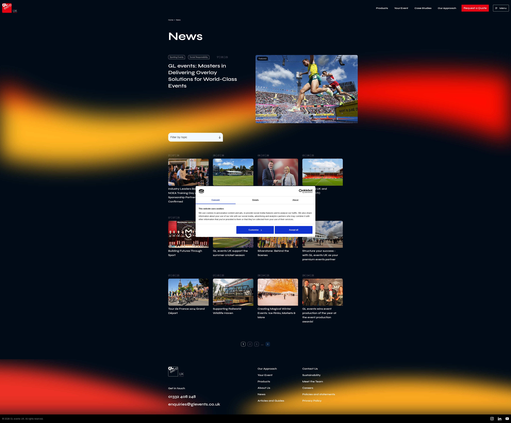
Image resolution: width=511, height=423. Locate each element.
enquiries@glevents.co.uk (194, 404)
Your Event (401, 8)
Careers (307, 388)
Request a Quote (475, 8)
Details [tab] (255, 200)
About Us (264, 388)
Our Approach (447, 8)
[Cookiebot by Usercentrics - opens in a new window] (300, 191)
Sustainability (311, 375)
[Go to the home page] (176, 372)
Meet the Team (312, 381)
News (261, 394)
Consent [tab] (216, 200)
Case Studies (423, 8)
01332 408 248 (182, 396)
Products (382, 8)
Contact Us (310, 368)
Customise (254, 230)
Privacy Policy (312, 400)
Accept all (293, 230)
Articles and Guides (271, 400)
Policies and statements (318, 394)
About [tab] (295, 200)
